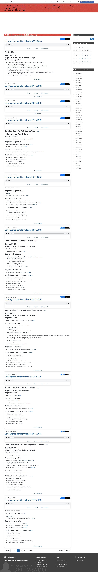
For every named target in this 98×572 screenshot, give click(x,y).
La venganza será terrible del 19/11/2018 (23, 500)
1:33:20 (31, 155)
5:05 (23, 190)
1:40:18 (31, 411)
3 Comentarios (38, 79)
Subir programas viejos (42, 564)
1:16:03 (31, 408)
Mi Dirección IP (80, 560)
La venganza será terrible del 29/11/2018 (23, 85)
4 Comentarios (38, 427)
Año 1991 (78, 154)
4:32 (47, 445)
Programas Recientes (51, 1)
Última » (31, 550)
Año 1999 (79, 136)
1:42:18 (30, 275)
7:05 (23, 251)
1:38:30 (30, 476)
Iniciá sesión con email (73, 1)
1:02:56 (33, 467)
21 (87, 58)
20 (85, 58)
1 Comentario (38, 113)
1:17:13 (34, 349)
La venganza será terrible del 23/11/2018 (23, 229)
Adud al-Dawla (26, 460)
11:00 (19, 395)
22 (90, 58)
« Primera (7, 550)
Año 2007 (79, 117)
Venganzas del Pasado (9, 1)
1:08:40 (29, 272)
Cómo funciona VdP (61, 566)
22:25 (33, 518)
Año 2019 (79, 89)
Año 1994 (79, 147)
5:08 (36, 241)
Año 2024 (79, 78)
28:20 (28, 201)
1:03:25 (26, 266)
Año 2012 (79, 106)
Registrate (64, 1)
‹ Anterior (61, 550)
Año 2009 (79, 112)
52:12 (31, 144)
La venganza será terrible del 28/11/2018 (23, 103)
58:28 (39, 202)
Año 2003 (79, 126)
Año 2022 (79, 82)
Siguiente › (67, 550)
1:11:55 (24, 344)
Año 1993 (79, 149)
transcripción (45, 48)
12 (82, 55)
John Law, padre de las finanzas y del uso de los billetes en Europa (22, 256)
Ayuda (58, 1)
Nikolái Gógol (10, 516)
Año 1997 (78, 140)
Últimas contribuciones (42, 566)
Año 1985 (78, 168)
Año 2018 (79, 92)
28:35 (27, 195)
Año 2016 (79, 96)
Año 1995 (79, 145)
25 (79, 61)
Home (42, 1)
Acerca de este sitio (61, 560)
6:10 (38, 387)
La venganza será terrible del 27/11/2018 (23, 120)
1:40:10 (30, 207)
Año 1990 (78, 156)
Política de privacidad (62, 562)
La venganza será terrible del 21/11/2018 (23, 376)
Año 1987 (78, 163)
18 (79, 58)
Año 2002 (79, 129)
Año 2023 (79, 80)
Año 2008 (79, 115)
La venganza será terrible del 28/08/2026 (16, 560)
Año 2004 (79, 124)
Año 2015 (79, 99)
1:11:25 (29, 403)
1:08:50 (25, 473)
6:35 (23, 513)
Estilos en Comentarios (62, 568)
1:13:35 (25, 527)
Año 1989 (79, 159)
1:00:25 (18, 401)
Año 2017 (79, 94)
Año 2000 (79, 133)
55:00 (27, 525)
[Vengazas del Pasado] (14, 10)
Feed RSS (39, 562)
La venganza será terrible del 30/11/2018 (23, 41)
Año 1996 (78, 142)
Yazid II (20, 460)
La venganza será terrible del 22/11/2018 (23, 299)
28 (87, 61)
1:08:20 (41, 152)
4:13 (45, 310)
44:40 (27, 326)
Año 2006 (79, 119)
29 (90, 61)
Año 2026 (79, 73)
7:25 (25, 455)
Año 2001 (79, 131)
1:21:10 (35, 204)
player (36, 48)
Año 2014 (79, 101)
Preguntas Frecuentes (62, 564)
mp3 (29, 48)
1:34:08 (30, 352)
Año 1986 (78, 166)
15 (90, 55)
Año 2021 (79, 85)
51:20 (41, 256)
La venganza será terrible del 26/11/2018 (23, 177)
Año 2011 (79, 108)
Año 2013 (79, 103)
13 (85, 55)
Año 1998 (79, 138)
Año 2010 (79, 110)
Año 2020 (79, 87)
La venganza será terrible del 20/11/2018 (23, 433)
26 (82, 61)
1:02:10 (25, 146)
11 (79, 55)
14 (87, 55)
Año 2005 (79, 122)
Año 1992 (78, 152)
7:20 (32, 139)
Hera (8, 193)
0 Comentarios (38, 96)
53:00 (32, 460)
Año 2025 (79, 76)
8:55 (33, 320)
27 (85, 61)
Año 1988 (78, 161)
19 (82, 58)
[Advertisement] (49, 22)
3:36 (38, 131)
